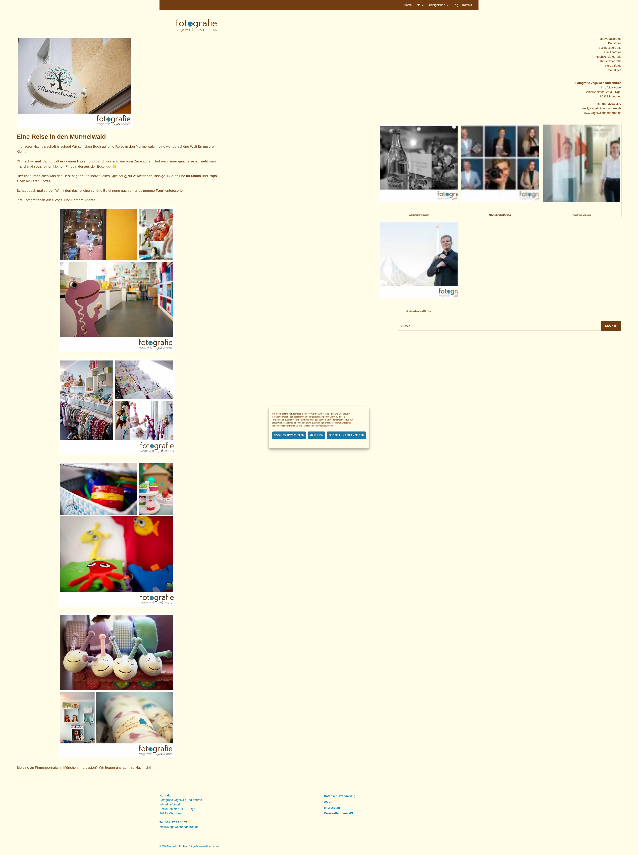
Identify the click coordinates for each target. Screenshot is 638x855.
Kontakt (467, 5)
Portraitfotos (613, 65)
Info (418, 5)
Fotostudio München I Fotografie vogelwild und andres (193, 846)
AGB (327, 801)
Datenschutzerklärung (323, 444)
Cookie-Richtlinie (301, 444)
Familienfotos (612, 52)
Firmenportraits (46, 767)
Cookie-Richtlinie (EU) (339, 813)
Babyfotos (614, 43)
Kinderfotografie (610, 61)
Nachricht (142, 767)
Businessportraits (609, 47)
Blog (455, 5)
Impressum (343, 444)
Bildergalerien (436, 5)
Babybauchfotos (610, 38)
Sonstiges (614, 70)
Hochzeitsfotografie (608, 56)
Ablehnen (316, 435)
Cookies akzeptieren (289, 435)
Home (408, 5)
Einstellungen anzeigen (346, 435)
